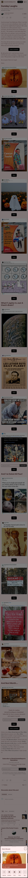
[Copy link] (4, 872)
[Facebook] (9, 872)
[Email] (14, 872)
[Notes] (19, 872)
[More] (25, 872)
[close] (25, 849)
